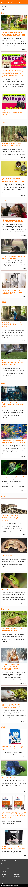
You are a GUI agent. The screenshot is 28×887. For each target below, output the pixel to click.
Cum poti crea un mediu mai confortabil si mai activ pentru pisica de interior (12, 292)
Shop (3, 727)
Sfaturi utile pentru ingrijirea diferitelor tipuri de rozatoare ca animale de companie (12, 706)
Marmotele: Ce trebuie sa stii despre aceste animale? (12, 629)
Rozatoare (5, 609)
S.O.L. (16, 868)
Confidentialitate (5, 868)
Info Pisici (23, 268)
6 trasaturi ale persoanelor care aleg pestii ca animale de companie (14, 441)
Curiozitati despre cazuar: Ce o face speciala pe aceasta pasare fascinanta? (12, 324)
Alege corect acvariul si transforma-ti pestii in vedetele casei (13, 404)
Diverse (24, 49)
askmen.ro (3, 874)
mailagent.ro (17, 878)
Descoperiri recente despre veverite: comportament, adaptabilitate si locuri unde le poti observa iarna (13, 667)
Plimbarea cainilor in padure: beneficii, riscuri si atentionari (12, 144)
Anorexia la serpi (7, 555)
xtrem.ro (3, 878)
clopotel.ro (3, 883)
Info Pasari (23, 340)
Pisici (3, 201)
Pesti (3, 383)
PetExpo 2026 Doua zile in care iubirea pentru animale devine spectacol (12, 112)
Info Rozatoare (22, 644)
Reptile (4, 496)
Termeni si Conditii (5, 865)
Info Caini (23, 157)
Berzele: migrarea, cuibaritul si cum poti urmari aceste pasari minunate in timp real (12, 362)
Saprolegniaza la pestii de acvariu (13, 477)
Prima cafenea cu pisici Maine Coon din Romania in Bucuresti (12, 221)
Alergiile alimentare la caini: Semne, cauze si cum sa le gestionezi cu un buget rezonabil (13, 179)
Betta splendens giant (9, 777)
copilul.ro (16, 880)
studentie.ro (17, 876)
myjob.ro (3, 880)
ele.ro (2, 876)
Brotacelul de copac (9, 590)
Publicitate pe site (19, 865)
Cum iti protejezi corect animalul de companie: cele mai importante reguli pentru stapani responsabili (13, 34)
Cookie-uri (3, 863)
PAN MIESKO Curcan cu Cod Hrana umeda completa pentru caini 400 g (14, 847)
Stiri (2, 13)
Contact (17, 863)
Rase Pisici (23, 235)
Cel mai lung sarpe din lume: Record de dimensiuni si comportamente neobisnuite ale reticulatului (12, 518)
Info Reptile (23, 534)
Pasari (3, 302)
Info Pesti (23, 419)
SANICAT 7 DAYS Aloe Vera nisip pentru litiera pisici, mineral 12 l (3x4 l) (13, 747)
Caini (3, 122)
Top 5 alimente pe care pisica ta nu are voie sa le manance (14, 257)
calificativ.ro (17, 874)
